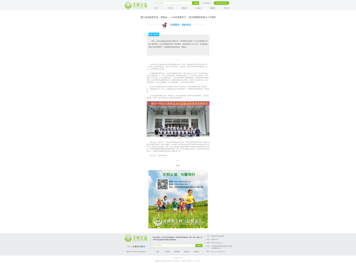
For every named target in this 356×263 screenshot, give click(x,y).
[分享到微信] (140, 246)
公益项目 (198, 8)
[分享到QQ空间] (131, 246)
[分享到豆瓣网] (135, 246)
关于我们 (170, 8)
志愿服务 (212, 8)
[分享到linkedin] (142, 246)
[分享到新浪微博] (133, 246)
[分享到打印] (144, 246)
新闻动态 (184, 8)
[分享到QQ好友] (138, 246)
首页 (156, 8)
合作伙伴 (226, 8)
